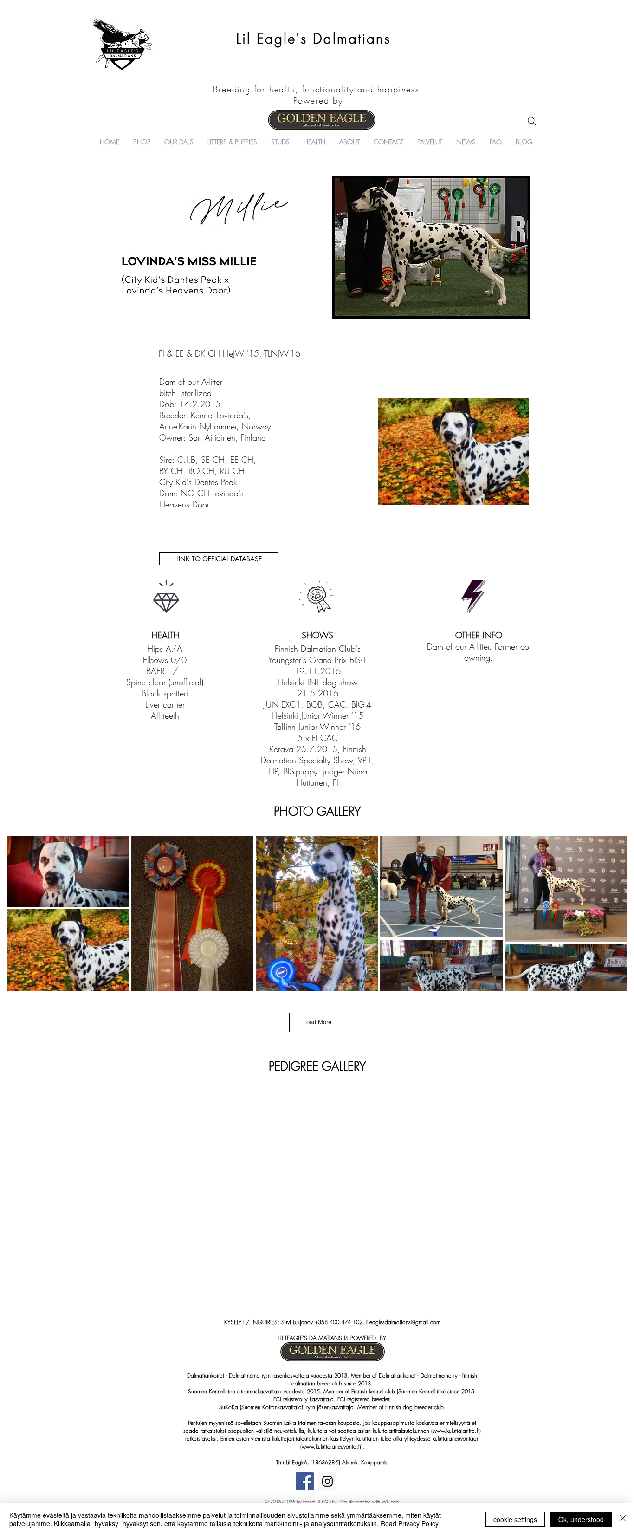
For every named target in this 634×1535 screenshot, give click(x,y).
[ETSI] (532, 121)
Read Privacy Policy (410, 1523)
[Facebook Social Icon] (305, 1481)
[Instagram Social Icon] (327, 1481)
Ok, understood (581, 1519)
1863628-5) (326, 1462)
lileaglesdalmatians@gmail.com (403, 1322)
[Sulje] (622, 1519)
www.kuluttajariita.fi (456, 1431)
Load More (317, 1022)
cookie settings (515, 1519)
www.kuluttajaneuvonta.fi (331, 1446)
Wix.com (390, 1501)
